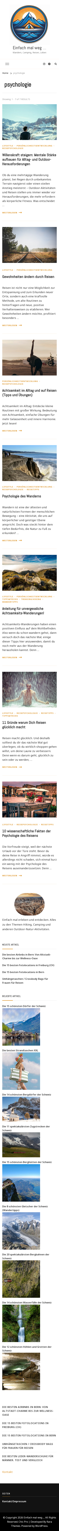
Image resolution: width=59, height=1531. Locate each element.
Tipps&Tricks (10, 599)
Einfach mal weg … (29, 48)
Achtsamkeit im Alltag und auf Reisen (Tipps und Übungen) (29, 392)
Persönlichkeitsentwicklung (34, 145)
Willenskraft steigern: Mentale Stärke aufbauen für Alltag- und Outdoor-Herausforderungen (29, 159)
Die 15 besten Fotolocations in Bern (23, 972)
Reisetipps (33, 489)
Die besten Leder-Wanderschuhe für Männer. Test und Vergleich (27, 1458)
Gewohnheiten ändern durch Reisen (28, 276)
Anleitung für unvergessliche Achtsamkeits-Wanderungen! (23, 610)
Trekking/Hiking (31, 599)
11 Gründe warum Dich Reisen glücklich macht (24, 724)
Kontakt (7, 1472)
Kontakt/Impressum (14, 1501)
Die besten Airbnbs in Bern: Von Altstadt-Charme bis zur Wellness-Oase (26, 956)
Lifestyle (7, 145)
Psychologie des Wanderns (21, 496)
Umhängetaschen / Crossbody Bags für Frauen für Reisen (25, 980)
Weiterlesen (9, 212)
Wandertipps (10, 602)
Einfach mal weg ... (34, 1517)
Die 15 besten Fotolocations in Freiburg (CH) (28, 965)
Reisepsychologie (12, 148)
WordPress (41, 1526)
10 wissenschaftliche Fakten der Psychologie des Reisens (26, 833)
